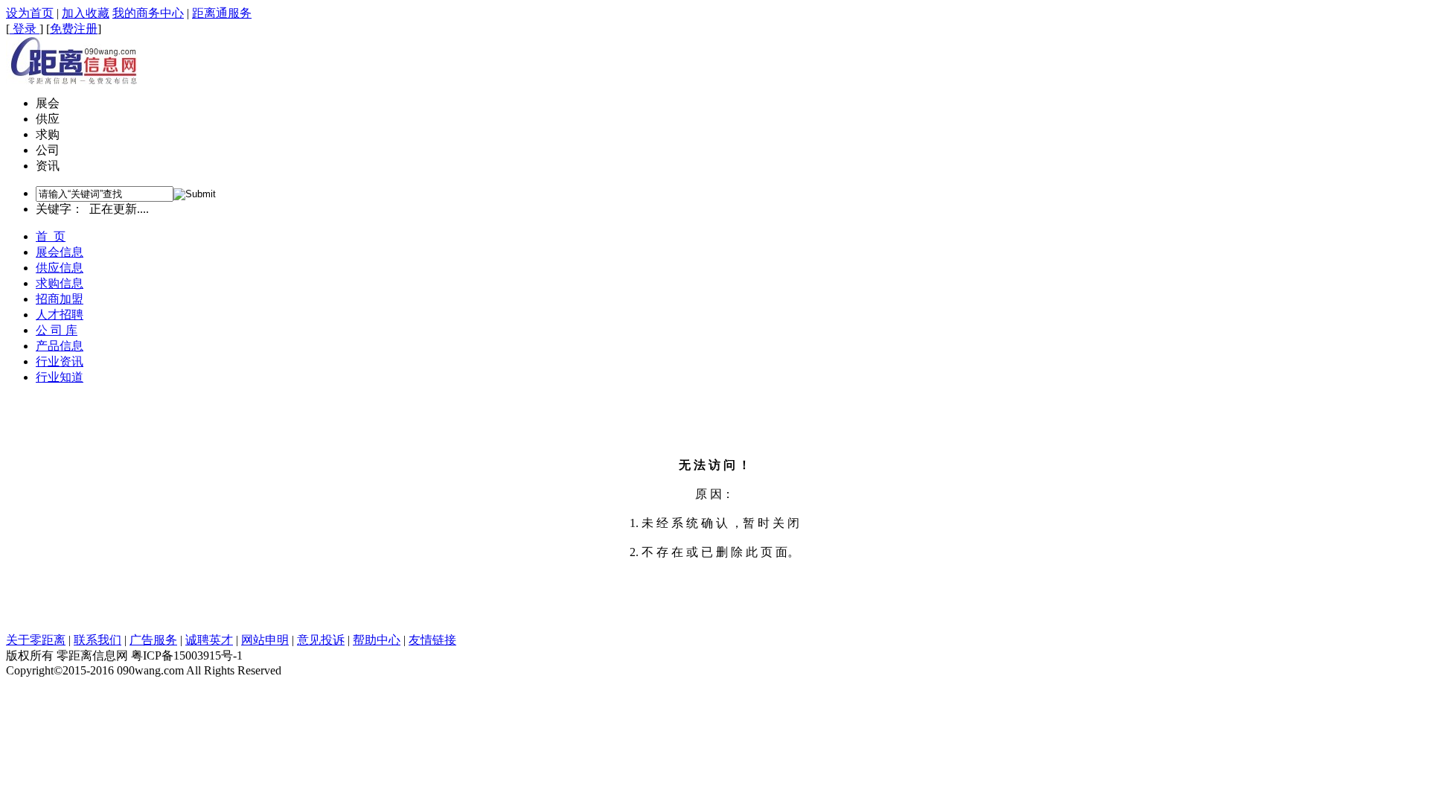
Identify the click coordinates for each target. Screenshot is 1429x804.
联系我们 (97, 640)
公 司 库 (56, 330)
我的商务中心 (148, 13)
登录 (24, 28)
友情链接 (432, 640)
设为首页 (30, 13)
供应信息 (59, 267)
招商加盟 (59, 299)
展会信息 (59, 252)
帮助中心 (376, 640)
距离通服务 (222, 13)
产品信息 (59, 345)
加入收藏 (85, 13)
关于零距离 (35, 640)
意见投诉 (321, 640)
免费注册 (73, 28)
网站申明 (265, 640)
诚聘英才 (209, 640)
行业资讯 (59, 361)
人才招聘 (59, 314)
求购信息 (59, 283)
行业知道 (59, 377)
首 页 (50, 236)
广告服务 (153, 640)
